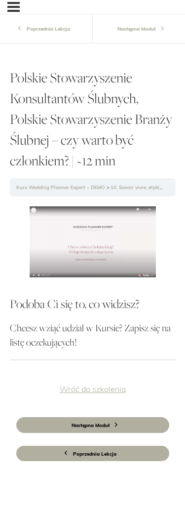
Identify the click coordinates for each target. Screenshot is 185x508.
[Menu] (13, 7)
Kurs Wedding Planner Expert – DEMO (61, 188)
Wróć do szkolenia (93, 389)
